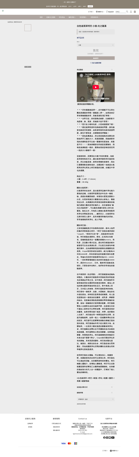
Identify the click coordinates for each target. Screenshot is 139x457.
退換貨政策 (56, 427)
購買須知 (72, 17)
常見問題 (82, 17)
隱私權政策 (56, 430)
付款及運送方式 (56, 423)
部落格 (30, 427)
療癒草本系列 (18, 22)
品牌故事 (30, 423)
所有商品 (62, 17)
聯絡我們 (95, 58)
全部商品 (10, 22)
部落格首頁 (94, 17)
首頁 (41, 17)
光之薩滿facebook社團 (109, 427)
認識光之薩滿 (50, 17)
